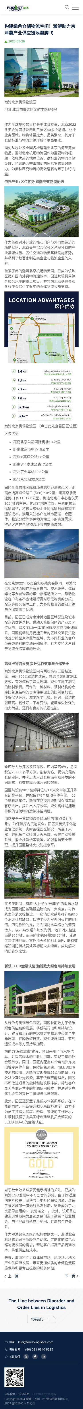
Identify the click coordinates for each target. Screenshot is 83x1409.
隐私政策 (9, 1394)
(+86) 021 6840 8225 (38, 1349)
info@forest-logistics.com (35, 1342)
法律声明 (24, 1394)
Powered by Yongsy (44, 1394)
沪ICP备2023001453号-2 (19, 1403)
